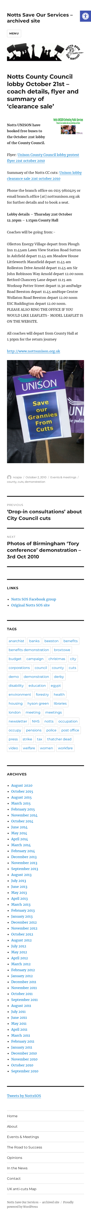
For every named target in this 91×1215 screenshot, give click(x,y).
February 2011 (22, 1041)
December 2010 (24, 1053)
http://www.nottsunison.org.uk (33, 351)
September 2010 (24, 1071)
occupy (15, 730)
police (51, 730)
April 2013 (19, 898)
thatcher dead (59, 739)
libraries (60, 703)
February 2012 (23, 970)
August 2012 (21, 940)
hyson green (38, 703)
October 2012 (22, 934)
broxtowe (62, 650)
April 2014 (19, 839)
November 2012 (24, 928)
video (13, 748)
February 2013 (23, 910)
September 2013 (24, 869)
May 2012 (19, 952)
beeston (51, 641)
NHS (36, 721)
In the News (17, 1168)
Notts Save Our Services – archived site (40, 18)
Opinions (14, 1158)
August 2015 (21, 797)
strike (27, 739)
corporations (19, 668)
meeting (33, 712)
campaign (35, 659)
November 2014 (24, 815)
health (59, 695)
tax (39, 739)
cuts (20, 481)
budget (15, 659)
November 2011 (24, 988)
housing (16, 703)
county (12, 481)
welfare (29, 748)
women (46, 748)
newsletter (18, 721)
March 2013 (20, 904)
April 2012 (19, 958)
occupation (68, 721)
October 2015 (22, 791)
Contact (14, 1179)
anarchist (16, 641)
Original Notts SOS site (30, 605)
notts (49, 721)
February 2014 (23, 851)
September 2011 (24, 1000)
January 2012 (22, 976)
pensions (33, 730)
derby (59, 677)
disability (16, 686)
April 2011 (19, 1029)
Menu (14, 33)
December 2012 (24, 922)
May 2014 (19, 833)
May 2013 (19, 892)
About (12, 1126)
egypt (56, 686)
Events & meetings (63, 477)
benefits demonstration (29, 650)
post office (70, 730)
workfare (65, 748)
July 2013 (18, 881)
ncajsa (17, 477)
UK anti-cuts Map (21, 1189)
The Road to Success (24, 1147)
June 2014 (19, 827)
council (41, 668)
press (13, 739)
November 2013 (24, 863)
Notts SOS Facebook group (33, 599)
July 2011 (18, 1011)
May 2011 (18, 1023)
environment (20, 695)
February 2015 (23, 809)
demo (14, 677)
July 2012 (18, 946)
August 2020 (21, 785)
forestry (42, 695)
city (73, 659)
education (37, 686)
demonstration (35, 481)
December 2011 (23, 982)
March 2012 (21, 964)
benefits (70, 641)
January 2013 (22, 916)
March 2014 (21, 845)
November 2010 (24, 1059)
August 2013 (21, 875)
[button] (85, 16)
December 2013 (24, 857)
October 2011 (22, 994)
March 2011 (20, 1035)
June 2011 (19, 1017)
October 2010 (22, 1065)
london (15, 712)
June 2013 (19, 886)
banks (34, 641)
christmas (56, 659)
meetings (53, 712)
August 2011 (21, 1006)
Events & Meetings (23, 1137)
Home (12, 1116)
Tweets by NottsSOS (24, 1096)
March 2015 (21, 803)
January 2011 (21, 1047)
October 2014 (22, 821)
